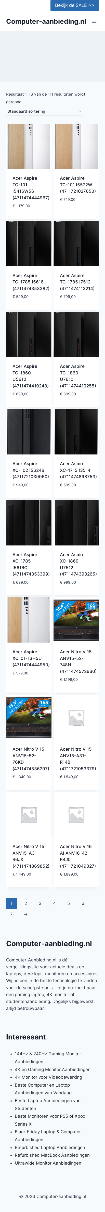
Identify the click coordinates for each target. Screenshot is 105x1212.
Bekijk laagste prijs (29, 214)
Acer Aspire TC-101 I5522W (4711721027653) (78, 185)
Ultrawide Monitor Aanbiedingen (48, 1163)
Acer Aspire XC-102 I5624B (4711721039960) (30, 470)
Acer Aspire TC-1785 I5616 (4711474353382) (30, 282)
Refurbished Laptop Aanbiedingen (50, 1147)
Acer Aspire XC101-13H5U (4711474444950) (31, 658)
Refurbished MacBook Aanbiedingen (52, 1155)
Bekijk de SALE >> (74, 5)
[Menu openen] (94, 21)
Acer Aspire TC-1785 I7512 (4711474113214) (77, 282)
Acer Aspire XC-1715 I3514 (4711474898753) (78, 470)
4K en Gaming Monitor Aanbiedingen (52, 1069)
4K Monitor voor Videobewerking (48, 1077)
